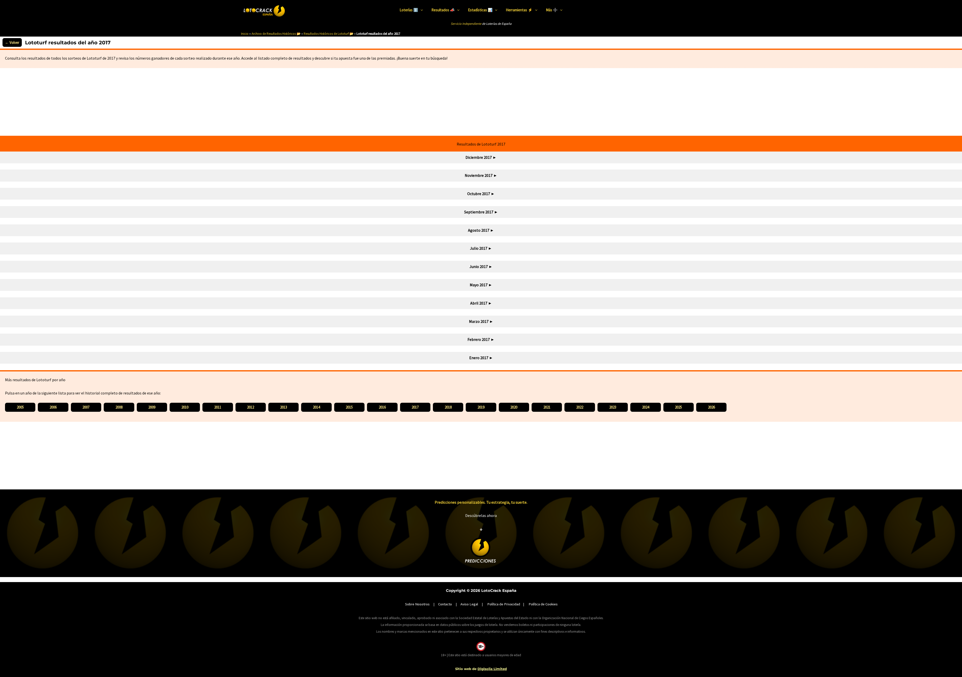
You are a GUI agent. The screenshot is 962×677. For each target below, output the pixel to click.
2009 (151, 407)
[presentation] (420, 10)
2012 (250, 407)
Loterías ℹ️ (409, 10)
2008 (119, 407)
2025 (678, 407)
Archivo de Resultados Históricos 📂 (276, 34)
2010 (184, 407)
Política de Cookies (543, 604)
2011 (217, 407)
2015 (349, 407)
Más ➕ (552, 10)
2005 (20, 407)
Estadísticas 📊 (480, 10)
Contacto (445, 604)
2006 (53, 407)
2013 (283, 407)
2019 (481, 407)
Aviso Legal (469, 604)
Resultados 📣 (443, 10)
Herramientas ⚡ (519, 10)
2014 (316, 407)
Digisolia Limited (492, 669)
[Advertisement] (481, 102)
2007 (85, 407)
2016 (382, 407)
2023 (612, 407)
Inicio (245, 34)
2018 (448, 407)
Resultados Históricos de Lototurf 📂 (328, 34)
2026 (711, 407)
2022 (579, 407)
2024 (645, 407)
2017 (415, 407)
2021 (546, 407)
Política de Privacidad (503, 604)
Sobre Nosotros (417, 604)
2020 (513, 407)
